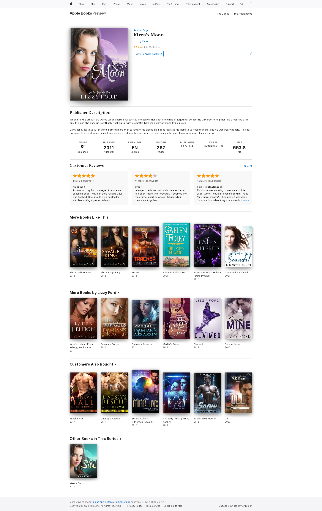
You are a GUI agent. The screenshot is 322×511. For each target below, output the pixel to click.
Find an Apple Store (102, 502)
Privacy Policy (134, 506)
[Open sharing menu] (251, 54)
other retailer (123, 502)
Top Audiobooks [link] (243, 13)
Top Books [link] (223, 13)
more (246, 200)
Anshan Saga (141, 30)
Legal (167, 506)
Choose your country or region (235, 506)
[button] (242, 4)
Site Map (177, 506)
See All (248, 166)
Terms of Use (153, 506)
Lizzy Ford (141, 41)
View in (147, 54)
